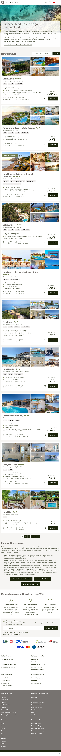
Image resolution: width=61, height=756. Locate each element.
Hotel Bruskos (9, 369)
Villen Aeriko (8, 79)
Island (2, 743)
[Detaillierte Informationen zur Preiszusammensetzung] (56, 91)
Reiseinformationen (36, 710)
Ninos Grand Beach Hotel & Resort (18, 128)
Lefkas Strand (5, 683)
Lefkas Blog (34, 680)
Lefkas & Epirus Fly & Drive (8, 664)
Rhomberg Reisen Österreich (9, 712)
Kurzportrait (4, 699)
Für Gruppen (4, 707)
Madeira (3, 741)
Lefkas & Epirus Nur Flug (8, 667)
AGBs (32, 699)
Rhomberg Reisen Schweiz (8, 715)
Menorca (3, 736)
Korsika (3, 723)
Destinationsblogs (36, 726)
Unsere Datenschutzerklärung (11, 634)
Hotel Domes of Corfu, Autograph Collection (18, 175)
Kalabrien (3, 738)
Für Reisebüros (5, 705)
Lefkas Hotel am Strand (38, 664)
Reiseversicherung (36, 707)
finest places (7, 184)
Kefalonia (53, 33)
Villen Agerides (9, 225)
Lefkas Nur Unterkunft (7, 662)
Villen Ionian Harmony (13, 415)
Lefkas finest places (36, 667)
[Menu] (58, 2)
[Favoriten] (46, 2)
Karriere (3, 702)
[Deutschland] (54, 2)
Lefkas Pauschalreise (7, 659)
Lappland (3, 746)
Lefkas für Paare (5, 680)
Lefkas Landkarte (36, 683)
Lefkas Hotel (34, 659)
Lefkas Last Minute (6, 685)
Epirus (15, 35)
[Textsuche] (42, 2)
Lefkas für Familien (6, 678)
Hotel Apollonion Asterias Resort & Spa (20, 272)
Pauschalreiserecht (36, 705)
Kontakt (3, 697)
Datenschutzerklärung (37, 702)
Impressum (34, 697)
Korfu (5, 35)
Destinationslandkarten (37, 728)
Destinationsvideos (36, 723)
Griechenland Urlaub (23, 31)
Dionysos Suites (10, 464)
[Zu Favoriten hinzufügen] (45, 98)
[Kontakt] (50, 2)
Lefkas (9, 35)
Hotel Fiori (7, 512)
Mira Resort (8, 322)
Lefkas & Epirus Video (37, 678)
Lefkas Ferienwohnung (37, 669)
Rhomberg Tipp (20, 181)
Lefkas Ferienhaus (36, 662)
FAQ (32, 712)
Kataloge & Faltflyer (36, 733)
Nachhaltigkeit (31, 181)
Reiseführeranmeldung (37, 731)
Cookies (33, 715)
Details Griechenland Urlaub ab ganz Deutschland (18, 44)
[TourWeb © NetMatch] (57, 753)
